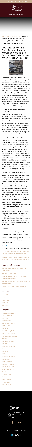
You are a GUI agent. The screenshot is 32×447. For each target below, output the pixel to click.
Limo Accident (6, 349)
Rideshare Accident (8, 366)
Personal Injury (6, 359)
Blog (7, 36)
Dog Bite (5, 328)
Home (4, 1)
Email (12, 1)
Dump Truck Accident (8, 333)
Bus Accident (6, 321)
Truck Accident (7, 374)
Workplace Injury (7, 382)
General (4, 338)
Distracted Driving (7, 326)
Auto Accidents (15, 36)
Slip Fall (4, 372)
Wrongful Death (7, 384)
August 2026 (6, 295)
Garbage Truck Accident (9, 336)
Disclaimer (15, 430)
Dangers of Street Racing (9, 273)
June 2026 (5, 300)
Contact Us (23, 430)
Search (19, 1)
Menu (26, 1)
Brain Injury (5, 318)
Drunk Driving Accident (9, 331)
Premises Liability (7, 361)
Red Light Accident (8, 364)
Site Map (8, 430)
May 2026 (5, 302)
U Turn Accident (7, 377)
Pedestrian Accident (8, 356)
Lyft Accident (6, 351)
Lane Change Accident (9, 346)
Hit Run (4, 344)
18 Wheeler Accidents (9, 313)
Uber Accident (6, 379)
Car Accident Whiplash (9, 323)
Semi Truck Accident (8, 369)
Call (8, 1)
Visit (15, 1)
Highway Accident (8, 341)
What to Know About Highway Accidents (14, 286)
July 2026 (5, 297)
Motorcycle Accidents (9, 354)
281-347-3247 (20, 14)
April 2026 (5, 305)
